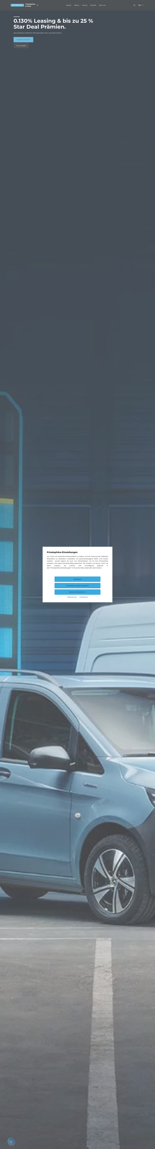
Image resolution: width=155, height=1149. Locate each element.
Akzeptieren (77, 579)
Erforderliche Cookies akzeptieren (77, 585)
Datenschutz (72, 597)
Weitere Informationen (77, 592)
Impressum (83, 597)
